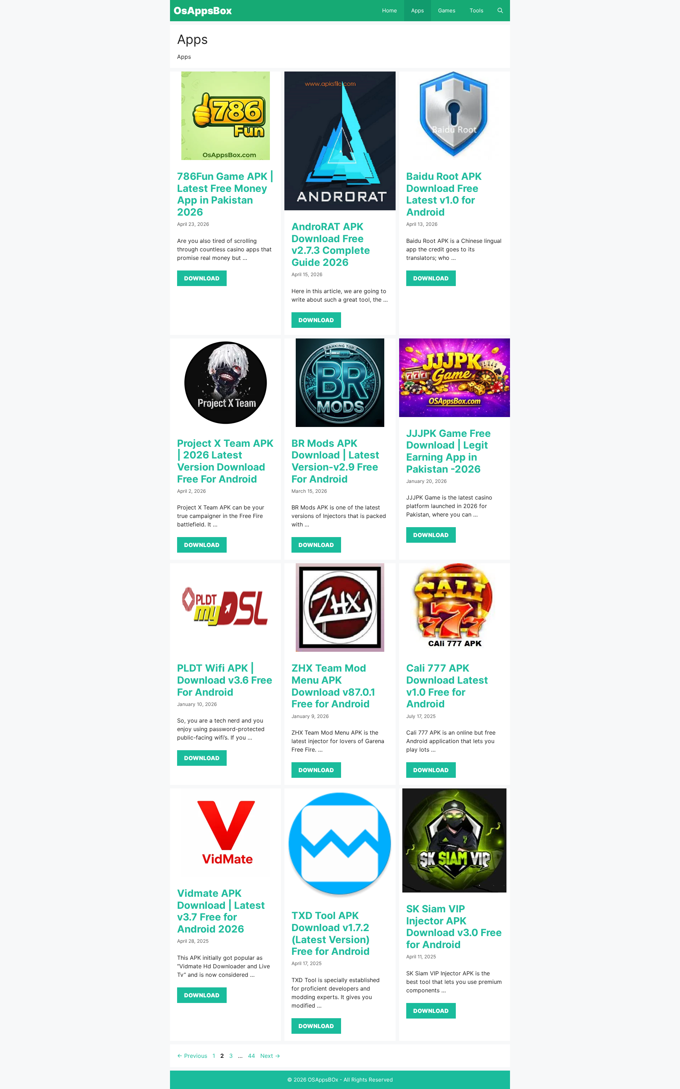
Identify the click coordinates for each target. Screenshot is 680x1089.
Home (389, 10)
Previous (192, 1055)
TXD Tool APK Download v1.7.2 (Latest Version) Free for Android (330, 933)
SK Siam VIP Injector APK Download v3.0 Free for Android (454, 927)
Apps (417, 10)
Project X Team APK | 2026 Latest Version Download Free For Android (225, 461)
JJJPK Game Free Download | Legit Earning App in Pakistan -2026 (448, 451)
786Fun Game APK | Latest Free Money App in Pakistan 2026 (225, 194)
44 (252, 1055)
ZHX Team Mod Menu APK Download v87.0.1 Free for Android (333, 686)
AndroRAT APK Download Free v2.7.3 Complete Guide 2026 (330, 244)
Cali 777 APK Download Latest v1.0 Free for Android (447, 686)
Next (270, 1055)
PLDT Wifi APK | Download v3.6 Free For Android (224, 680)
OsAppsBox (203, 11)
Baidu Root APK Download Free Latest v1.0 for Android (444, 194)
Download (202, 278)
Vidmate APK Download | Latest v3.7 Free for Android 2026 (221, 911)
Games (446, 10)
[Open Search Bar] (500, 10)
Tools (476, 10)
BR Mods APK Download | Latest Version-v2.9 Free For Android (335, 461)
